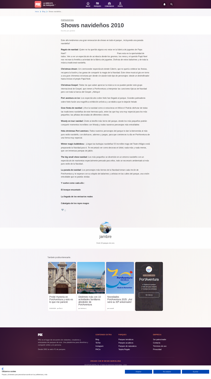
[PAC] (38, 4)
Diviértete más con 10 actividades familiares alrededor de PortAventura (89, 301)
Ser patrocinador (159, 339)
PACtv (98, 349)
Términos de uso (159, 346)
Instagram (99, 346)
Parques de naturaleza (127, 346)
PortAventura (67, 20)
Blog (43, 11)
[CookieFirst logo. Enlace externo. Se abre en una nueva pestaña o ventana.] (3, 369)
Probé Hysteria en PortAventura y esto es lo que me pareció (61, 299)
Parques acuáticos (125, 343)
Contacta (156, 343)
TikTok (98, 343)
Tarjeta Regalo (124, 349)
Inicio (37, 11)
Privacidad (157, 349)
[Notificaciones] (164, 4)
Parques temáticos (125, 339)
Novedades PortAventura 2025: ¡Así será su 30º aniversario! (119, 299)
